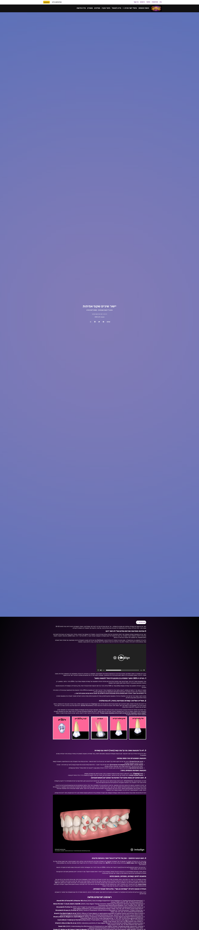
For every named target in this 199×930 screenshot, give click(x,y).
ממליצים (97, 8)
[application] (121, 658)
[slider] (122, 670)
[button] (103, 322)
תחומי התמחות (143, 8)
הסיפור (148, 2)
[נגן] (144, 670)
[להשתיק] (101, 670)
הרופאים (142, 2)
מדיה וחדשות (81, 8)
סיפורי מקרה (106, 8)
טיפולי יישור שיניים (131, 8)
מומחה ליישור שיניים (92, 310)
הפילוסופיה (155, 2)
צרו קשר (136, 2)
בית (161, 2)
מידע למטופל (116, 8)
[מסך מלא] (98, 670)
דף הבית (105, 314)
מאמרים (90, 8)
